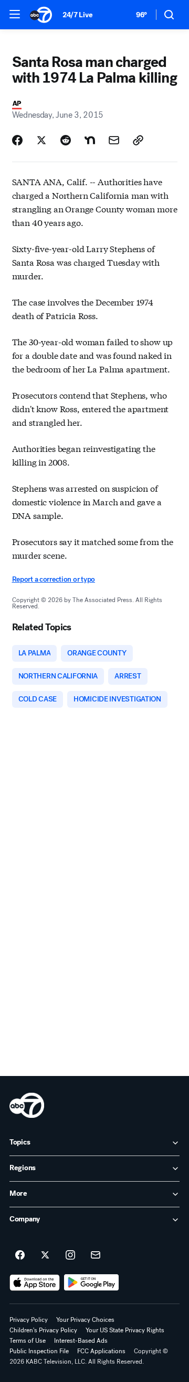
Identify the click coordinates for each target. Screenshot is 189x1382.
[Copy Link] (138, 140)
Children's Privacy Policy (43, 1330)
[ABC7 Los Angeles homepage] (41, 14)
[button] (15, 14)
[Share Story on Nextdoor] (90, 140)
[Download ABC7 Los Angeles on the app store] (34, 1282)
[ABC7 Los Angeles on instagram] (70, 1255)
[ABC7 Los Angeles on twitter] (45, 1255)
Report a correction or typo (53, 579)
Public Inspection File (39, 1351)
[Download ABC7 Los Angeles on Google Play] (91, 1282)
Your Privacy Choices (85, 1320)
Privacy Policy (28, 1320)
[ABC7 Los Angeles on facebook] (19, 1255)
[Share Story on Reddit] (66, 140)
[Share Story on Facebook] (17, 140)
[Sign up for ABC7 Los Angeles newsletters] (95, 1255)
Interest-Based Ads (81, 1341)
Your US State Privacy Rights (125, 1330)
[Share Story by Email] (114, 140)
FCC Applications (101, 1351)
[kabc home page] (26, 1105)
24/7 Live (77, 15)
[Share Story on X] (41, 140)
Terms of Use (27, 1341)
